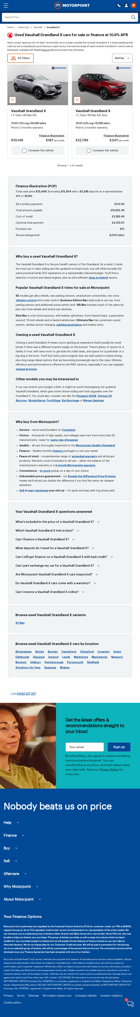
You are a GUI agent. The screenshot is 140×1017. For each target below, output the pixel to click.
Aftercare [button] (11, 873)
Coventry (103, 651)
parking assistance (69, 324)
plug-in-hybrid (98, 277)
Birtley (39, 651)
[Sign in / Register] (126, 5)
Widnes (65, 667)
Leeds (66, 657)
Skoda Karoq (36, 400)
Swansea (50, 667)
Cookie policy (12, 1002)
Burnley (53, 651)
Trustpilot (68, 430)
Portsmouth (75, 662)
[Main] (72, 5)
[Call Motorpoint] (119, 5)
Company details (86, 995)
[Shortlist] (133, 5)
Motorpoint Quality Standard (95, 445)
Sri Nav (20, 623)
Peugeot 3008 (86, 396)
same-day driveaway (64, 440)
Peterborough (53, 662)
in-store (45, 471)
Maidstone (81, 657)
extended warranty (84, 456)
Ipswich (53, 657)
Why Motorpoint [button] (17, 886)
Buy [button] (7, 848)
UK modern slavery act (56, 995)
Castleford (68, 651)
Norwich (20, 662)
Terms (21, 995)
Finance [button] (10, 835)
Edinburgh (22, 657)
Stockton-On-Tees (27, 667)
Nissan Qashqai (93, 400)
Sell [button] (7, 861)
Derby (117, 651)
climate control (26, 300)
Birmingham (23, 651)
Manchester (100, 657)
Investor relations (111, 995)
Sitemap (33, 995)
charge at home (26, 369)
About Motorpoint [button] (19, 899)
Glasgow (39, 657)
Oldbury (35, 662)
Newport (117, 657)
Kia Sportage (70, 400)
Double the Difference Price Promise (92, 476)
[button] (6, 5)
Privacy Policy (109, 769)
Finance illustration (51, 136)
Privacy (8, 995)
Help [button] (7, 822)
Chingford (87, 651)
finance (45, 50)
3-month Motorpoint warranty (75, 465)
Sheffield (93, 662)
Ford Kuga (53, 400)
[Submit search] (133, 17)
